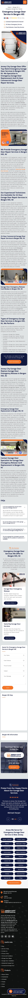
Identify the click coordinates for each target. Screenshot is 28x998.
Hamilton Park (20, 861)
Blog (3, 946)
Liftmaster (4, 979)
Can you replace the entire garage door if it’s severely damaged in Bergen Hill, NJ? (13, 530)
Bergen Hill (15, 7)
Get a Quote (13, 767)
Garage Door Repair (7, 958)
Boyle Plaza (21, 869)
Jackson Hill (7, 861)
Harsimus (21, 865)
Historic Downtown (21, 852)
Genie (3, 986)
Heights (7, 865)
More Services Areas (14, 882)
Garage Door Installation (8, 960)
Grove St (21, 856)
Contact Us (4, 951)
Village (20, 878)
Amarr (3, 984)
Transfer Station (21, 839)
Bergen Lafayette (7, 839)
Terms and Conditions (7, 956)
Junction (7, 856)
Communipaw (7, 852)
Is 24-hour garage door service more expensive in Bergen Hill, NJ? (12, 507)
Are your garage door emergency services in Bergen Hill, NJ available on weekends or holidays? (13, 538)
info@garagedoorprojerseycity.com (12, 902)
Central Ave (7, 869)
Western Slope (21, 848)
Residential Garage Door (8, 963)
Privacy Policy (5, 953)
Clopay (3, 981)
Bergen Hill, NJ (8, 893)
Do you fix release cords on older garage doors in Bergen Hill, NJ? (13, 522)
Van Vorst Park (21, 873)
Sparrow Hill (7, 878)
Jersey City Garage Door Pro (16, 994)
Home (9, 7)
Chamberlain (5, 976)
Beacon (7, 843)
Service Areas (5, 948)
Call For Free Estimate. (14, 361)
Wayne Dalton (5, 974)
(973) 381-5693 (18, 991)
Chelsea (7, 873)
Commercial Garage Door (8, 965)
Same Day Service (10, 638)
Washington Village (21, 843)
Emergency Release (10, 603)
